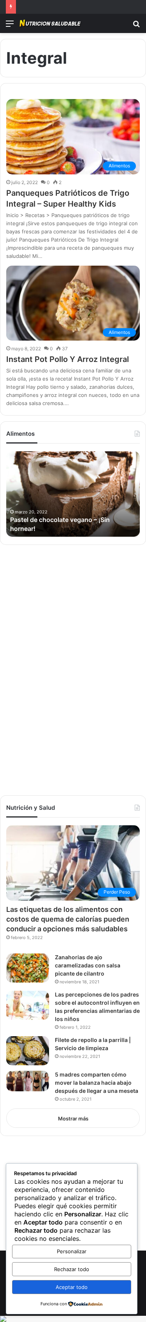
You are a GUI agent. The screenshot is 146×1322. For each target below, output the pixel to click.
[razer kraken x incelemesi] (73, 1319)
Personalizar (71, 1251)
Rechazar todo (71, 1269)
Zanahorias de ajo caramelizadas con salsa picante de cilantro (87, 965)
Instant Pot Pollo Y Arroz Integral (67, 359)
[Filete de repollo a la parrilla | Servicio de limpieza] (27, 1050)
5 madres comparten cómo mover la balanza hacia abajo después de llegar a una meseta (96, 1082)
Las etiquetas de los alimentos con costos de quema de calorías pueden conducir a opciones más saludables (67, 919)
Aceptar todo (72, 1287)
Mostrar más (73, 1118)
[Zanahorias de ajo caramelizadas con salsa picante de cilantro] (27, 968)
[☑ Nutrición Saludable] (50, 23)
